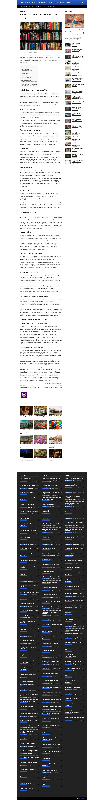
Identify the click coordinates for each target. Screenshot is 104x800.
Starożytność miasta (25, 69)
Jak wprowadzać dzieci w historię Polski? (74, 548)
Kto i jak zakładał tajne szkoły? (27, 615)
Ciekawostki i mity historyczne (76, 103)
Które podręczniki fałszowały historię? (29, 610)
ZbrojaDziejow (30, 575)
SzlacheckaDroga (30, 507)
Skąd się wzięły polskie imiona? (78, 101)
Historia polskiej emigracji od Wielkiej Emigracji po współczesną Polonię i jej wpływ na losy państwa (40, 416)
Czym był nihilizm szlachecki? (49, 504)
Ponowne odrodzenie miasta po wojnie (29, 82)
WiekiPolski (52, 766)
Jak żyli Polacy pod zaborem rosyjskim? (29, 548)
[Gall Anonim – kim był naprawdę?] (68, 144)
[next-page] (22, 462)
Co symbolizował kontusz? (48, 559)
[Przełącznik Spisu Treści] (35, 66)
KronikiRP (51, 481)
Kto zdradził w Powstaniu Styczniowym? (29, 634)
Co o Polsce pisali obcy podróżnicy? (50, 606)
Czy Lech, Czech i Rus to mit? (27, 788)
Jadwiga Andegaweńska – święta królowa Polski (29, 387)
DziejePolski (30, 533)
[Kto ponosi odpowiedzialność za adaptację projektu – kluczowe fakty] (26, 439)
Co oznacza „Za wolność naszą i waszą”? (29, 592)
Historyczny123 (24, 19)
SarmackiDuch (30, 526)
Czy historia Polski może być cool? (50, 770)
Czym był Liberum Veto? (47, 499)
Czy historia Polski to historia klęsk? (50, 553)
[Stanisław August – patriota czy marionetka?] (68, 162)
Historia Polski (28, 9)
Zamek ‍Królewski (24, 73)
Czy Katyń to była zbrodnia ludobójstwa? (74, 668)
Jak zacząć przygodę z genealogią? (28, 579)
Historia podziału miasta (26, 77)
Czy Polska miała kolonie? (48, 650)
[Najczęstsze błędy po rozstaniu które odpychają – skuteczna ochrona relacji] (55, 439)
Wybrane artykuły (81, 798)
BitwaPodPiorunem (31, 588)
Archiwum (27, 2)
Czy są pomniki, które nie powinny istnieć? (52, 624)
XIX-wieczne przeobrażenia (27, 80)
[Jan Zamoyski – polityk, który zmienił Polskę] (68, 156)
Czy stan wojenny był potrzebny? (27, 492)
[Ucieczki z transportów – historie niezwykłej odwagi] (68, 127)
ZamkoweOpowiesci (76, 589)
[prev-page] (20, 462)
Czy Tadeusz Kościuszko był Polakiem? (29, 511)
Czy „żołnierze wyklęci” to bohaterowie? (74, 600)
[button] (82, 2)
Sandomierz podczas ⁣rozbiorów (27, 78)
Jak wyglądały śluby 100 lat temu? (28, 701)
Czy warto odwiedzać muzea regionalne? (29, 725)
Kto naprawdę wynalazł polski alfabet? (51, 619)
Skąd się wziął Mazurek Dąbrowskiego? (74, 642)
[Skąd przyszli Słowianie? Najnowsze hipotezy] (68, 138)
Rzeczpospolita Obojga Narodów (76, 92)
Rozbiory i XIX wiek (74, 110)
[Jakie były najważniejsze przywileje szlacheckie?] (68, 97)
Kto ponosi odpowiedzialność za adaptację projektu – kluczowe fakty (26, 446)
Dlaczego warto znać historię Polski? (28, 560)
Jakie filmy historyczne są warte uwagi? (29, 689)
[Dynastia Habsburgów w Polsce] (40, 453)
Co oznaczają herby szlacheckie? (50, 542)
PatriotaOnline (30, 617)
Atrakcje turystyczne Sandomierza (28, 85)
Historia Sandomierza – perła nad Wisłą (29, 84)
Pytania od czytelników (75, 63)
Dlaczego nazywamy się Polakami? (28, 769)
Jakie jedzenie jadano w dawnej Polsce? (74, 517)
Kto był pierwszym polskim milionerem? (51, 668)
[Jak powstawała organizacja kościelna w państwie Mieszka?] (68, 132)
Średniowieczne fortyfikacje (26, 70)
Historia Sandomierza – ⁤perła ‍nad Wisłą (28, 67)
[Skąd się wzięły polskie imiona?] (68, 103)
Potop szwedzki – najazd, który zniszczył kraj (53, 387)
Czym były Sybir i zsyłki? (25, 537)
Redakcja (62, 2)
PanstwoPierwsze (30, 581)
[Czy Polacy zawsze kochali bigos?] (68, 115)
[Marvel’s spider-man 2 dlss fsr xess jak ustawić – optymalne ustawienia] (26, 453)
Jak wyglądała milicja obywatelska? (50, 576)
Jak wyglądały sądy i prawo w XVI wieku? (51, 687)
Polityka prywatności (53, 2)
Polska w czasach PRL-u (24, 6)
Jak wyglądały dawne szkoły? (71, 637)
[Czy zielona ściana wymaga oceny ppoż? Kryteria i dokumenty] (40, 439)
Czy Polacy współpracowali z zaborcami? (29, 738)
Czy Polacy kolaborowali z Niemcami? (73, 693)
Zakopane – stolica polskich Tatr (35, 6)
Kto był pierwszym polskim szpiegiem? (51, 601)
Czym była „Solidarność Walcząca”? (73, 698)
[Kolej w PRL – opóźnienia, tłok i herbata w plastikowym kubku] (68, 57)
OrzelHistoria (30, 631)
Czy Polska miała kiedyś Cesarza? (72, 687)
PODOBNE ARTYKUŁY (25, 403)
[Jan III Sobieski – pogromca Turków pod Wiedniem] (68, 51)
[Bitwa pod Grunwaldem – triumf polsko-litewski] (55, 453)
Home (22, 2)
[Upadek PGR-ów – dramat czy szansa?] (68, 45)
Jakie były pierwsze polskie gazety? (50, 582)
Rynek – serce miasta (25, 74)
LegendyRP (29, 481)
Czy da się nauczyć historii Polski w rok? (51, 725)
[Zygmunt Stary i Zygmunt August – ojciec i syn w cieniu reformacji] (68, 68)
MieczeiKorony (30, 488)
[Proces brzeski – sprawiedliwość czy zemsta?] (74, 21)
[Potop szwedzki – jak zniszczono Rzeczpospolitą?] (68, 92)
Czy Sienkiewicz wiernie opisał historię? (74, 605)
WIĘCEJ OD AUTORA (36, 403)
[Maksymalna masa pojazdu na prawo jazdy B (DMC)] (40, 424)
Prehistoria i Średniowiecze (76, 133)
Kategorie (34, 2)
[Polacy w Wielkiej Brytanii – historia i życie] (68, 74)
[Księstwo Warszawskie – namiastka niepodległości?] (68, 109)
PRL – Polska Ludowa (75, 57)
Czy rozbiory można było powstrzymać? (51, 751)
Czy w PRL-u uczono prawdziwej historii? (29, 757)
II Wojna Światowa (74, 127)
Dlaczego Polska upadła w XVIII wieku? (74, 478)
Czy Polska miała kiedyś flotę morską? (73, 624)
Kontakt (68, 2)
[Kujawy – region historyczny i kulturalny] (68, 150)
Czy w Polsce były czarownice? (27, 598)
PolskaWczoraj (30, 513)
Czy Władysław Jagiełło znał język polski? (74, 491)
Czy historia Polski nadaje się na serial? (51, 713)
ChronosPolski (67, 32)
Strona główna (22, 9)
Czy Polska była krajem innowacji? (72, 542)
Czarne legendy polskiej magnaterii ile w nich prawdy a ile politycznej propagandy (26, 416)
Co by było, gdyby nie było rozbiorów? (51, 655)
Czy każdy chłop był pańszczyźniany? (28, 542)
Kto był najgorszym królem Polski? (72, 567)
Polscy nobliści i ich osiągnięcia (48, 6)
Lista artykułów (42, 2)
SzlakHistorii (30, 519)
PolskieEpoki (30, 500)
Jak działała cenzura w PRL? (48, 548)
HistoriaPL (29, 562)
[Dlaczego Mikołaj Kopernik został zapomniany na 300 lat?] (68, 62)
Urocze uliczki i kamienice (26, 76)
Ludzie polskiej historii (75, 51)
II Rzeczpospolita (67, 27)
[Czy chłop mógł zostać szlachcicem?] (68, 121)
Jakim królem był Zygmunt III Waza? (50, 523)
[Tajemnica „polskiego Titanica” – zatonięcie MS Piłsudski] (68, 80)
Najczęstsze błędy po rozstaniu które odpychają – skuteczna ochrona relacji (54, 446)
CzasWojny (74, 513)
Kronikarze (29, 539)
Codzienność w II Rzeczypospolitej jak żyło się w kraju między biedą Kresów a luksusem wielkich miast (55, 416)
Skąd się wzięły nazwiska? (48, 571)
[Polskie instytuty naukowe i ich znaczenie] (68, 86)
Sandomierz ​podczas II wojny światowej (29, 81)
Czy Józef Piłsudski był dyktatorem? (28, 720)
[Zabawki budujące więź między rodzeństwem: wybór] (55, 424)
